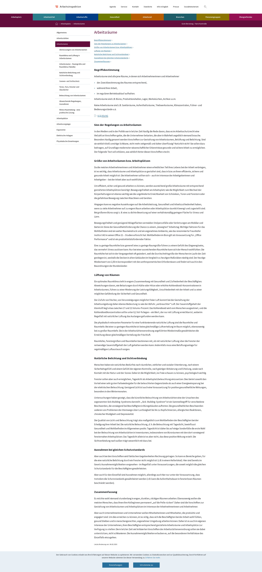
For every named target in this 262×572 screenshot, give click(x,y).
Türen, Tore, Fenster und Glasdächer (69, 88)
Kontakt (135, 7)
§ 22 (103, 116)
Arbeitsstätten (63, 38)
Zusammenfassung (102, 61)
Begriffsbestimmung (102, 40)
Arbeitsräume (79, 24)
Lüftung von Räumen (102, 51)
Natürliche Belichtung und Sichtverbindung (69, 74)
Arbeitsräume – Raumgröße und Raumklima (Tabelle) (72, 65)
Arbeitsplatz (66, 24)
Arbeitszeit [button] (147, 17)
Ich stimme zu (146, 565)
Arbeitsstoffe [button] (81, 17)
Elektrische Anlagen (65, 135)
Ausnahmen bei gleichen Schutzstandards (111, 58)
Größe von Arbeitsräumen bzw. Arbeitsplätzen (113, 47)
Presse (176, 7)
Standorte (148, 7)
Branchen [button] (180, 17)
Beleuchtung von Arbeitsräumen (72, 95)
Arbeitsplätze (62, 118)
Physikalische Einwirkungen (68, 141)
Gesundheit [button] (115, 17)
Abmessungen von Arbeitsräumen (73, 50)
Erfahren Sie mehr (152, 557)
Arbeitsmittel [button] (49, 17)
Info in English (162, 7)
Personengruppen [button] (213, 17)
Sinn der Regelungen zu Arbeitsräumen (110, 44)
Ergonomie (61, 130)
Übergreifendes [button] (245, 17)
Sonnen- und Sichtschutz (69, 81)
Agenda (113, 7)
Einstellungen (115, 565)
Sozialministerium (191, 7)
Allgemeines (62, 32)
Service (124, 7)
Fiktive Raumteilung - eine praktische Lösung (69, 111)
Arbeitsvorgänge (64, 124)
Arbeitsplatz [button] (16, 17)
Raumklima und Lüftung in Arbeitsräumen (69, 57)
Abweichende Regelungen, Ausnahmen (70, 102)
